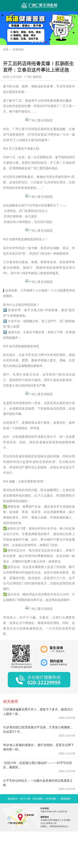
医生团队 (38, 798)
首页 (5, 49)
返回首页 (12, 798)
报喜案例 (65, 798)
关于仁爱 (25, 798)
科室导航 (51, 798)
